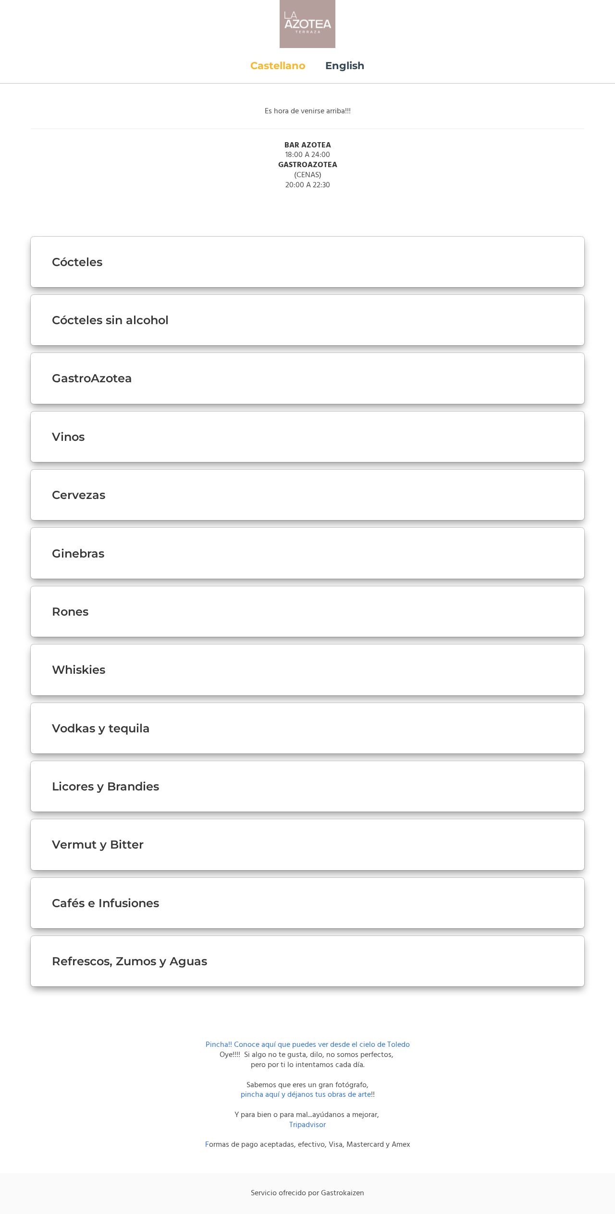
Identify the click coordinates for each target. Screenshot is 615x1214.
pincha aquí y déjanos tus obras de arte (306, 1095)
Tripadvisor (307, 1125)
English (345, 66)
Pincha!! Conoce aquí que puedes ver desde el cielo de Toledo (308, 1045)
